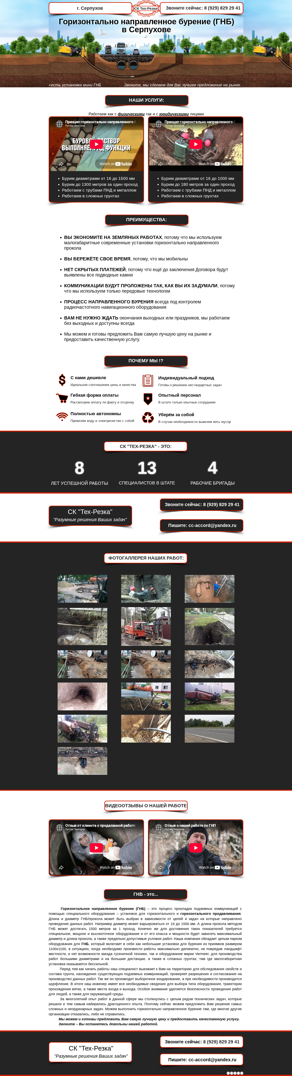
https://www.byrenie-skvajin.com (99, 1072)
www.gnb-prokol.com (84, 1070)
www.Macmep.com (83, 1067)
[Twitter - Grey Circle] (231, 1073)
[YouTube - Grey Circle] (238, 1073)
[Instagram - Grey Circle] (241, 1073)
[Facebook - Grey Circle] (228, 1073)
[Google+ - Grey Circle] (235, 1073)
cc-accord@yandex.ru (212, 525)
